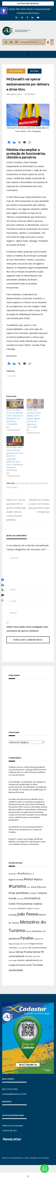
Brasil (43, 887)
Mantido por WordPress (12, 1158)
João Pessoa (28, 914)
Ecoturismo (13, 908)
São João (28, 956)
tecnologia (13, 960)
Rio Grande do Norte (38, 947)
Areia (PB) (36, 886)
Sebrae (12, 952)
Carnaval (20, 899)
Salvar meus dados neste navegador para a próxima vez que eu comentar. (27, 628)
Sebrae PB (38, 951)
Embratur (22, 908)
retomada (13, 947)
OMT (44, 931)
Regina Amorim (36, 943)
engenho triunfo (33, 908)
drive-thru (43, 483)
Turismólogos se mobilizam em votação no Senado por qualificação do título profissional (27, 784)
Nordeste (37, 931)
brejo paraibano (19, 893)
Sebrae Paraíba (24, 951)
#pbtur (38, 879)
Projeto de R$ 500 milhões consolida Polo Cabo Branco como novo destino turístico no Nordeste (27, 841)
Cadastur (33, 893)
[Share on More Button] (28, 1176)
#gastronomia (16, 879)
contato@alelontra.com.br (14, 1094)
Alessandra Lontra (14, 94)
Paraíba (26, 938)
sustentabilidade (16, 956)
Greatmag (34, 1158)
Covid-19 (14, 903)
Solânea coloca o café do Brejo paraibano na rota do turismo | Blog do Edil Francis (27, 768)
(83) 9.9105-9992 (10, 1089)
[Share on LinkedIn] (14, 142)
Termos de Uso (9, 1130)
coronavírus (32, 898)
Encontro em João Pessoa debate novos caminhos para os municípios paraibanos (28, 817)
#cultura (23, 873)
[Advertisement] (28, 701)
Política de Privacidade (12, 1125)
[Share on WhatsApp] (29, 142)
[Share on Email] (24, 142)
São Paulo (36, 956)
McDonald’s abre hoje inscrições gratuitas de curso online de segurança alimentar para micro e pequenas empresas (14, 457)
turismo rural (24, 965)
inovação (13, 914)
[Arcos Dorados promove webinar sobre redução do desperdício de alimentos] (15, 404)
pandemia (14, 938)
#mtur (28, 879)
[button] (3, 11)
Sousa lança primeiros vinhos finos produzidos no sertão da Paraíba (26, 829)
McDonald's (12, 487)
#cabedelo (13, 874)
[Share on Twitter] (19, 142)
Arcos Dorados (22, 483)
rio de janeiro (22, 948)
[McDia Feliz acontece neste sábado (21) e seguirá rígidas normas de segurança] (35, 404)
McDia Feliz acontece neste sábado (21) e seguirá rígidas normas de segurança (34, 417)
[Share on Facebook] (9, 142)
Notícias (34, 71)
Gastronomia (16, 71)
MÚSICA (28, 931)
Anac (28, 887)
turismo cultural (24, 960)
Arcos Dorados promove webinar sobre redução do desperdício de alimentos (14, 416)
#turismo (17, 886)
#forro (31, 874)
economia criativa (31, 903)
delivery (34, 483)
